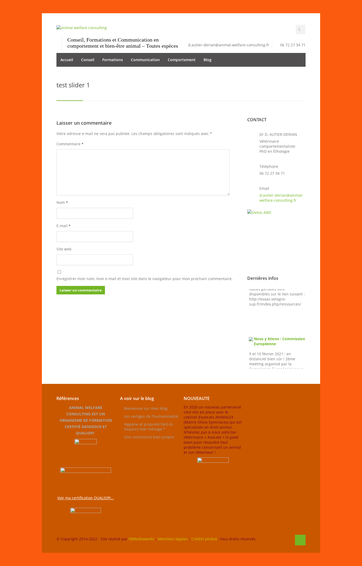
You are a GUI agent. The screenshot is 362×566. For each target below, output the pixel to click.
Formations (112, 59)
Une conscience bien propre (149, 436)
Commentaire (69, 143)
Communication (145, 59)
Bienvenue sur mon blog (145, 408)
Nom (62, 202)
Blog (207, 59)
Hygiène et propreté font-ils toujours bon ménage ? (148, 427)
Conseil (87, 59)
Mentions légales (173, 538)
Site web (64, 248)
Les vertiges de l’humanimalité (151, 416)
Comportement (182, 59)
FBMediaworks (141, 538)
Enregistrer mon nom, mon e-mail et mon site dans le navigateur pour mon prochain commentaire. (144, 278)
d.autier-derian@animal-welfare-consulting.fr (281, 198)
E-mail (63, 225)
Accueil (66, 59)
